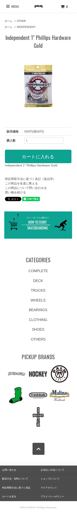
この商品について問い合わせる (26, 188)
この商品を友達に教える (21, 183)
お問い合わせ (9, 470)
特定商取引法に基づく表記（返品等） (30, 179)
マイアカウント (49, 487)
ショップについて (50, 478)
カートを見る (9, 496)
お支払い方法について (52, 470)
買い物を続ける (15, 192)
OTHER (21, 21)
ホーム (8, 21)
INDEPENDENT (26, 27)
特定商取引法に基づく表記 (16, 487)
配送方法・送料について (15, 478)
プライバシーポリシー (52, 496)
